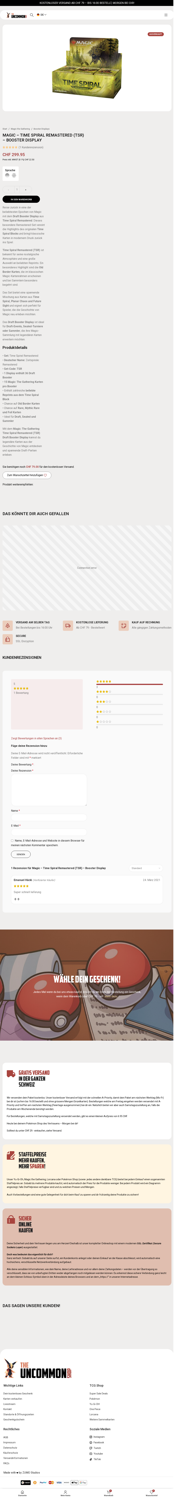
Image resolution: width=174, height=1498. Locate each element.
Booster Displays (42, 129)
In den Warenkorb (21, 199)
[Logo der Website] (16, 14)
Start (5, 129)
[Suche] (31, 15)
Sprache (10, 170)
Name (15, 810)
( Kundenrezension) (31, 147)
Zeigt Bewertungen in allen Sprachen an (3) (36, 738)
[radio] (7, 175)
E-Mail (16, 825)
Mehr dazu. (111, 996)
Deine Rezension (22, 770)
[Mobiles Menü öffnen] (166, 15)
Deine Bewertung (22, 764)
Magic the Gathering (20, 129)
